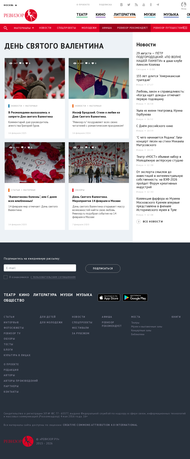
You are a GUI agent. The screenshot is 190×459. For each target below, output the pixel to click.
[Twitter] (128, 4)
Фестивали (80, 327)
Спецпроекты (66, 27)
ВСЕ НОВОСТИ (153, 221)
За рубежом (80, 333)
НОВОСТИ (16, 106)
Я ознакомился (19, 277)
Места (135, 316)
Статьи (9, 316)
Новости (45, 27)
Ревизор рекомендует (132, 27)
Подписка (105, 4)
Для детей (48, 316)
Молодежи (89, 27)
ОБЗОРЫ (80, 190)
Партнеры (11, 386)
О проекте (83, 4)
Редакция (11, 370)
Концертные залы (141, 330)
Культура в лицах (17, 355)
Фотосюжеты (14, 327)
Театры (135, 322)
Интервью (11, 322)
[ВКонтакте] (121, 4)
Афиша (107, 27)
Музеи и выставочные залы (146, 326)
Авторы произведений (21, 380)
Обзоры (9, 338)
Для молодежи (51, 322)
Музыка (171, 14)
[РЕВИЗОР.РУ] (20, 15)
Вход (183, 8)
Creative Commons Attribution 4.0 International (100, 425)
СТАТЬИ (15, 190)
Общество (14, 300)
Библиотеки (137, 334)
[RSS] (136, 4)
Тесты (8, 344)
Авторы (9, 375)
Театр (82, 14)
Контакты (11, 391)
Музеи (150, 14)
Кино (101, 14)
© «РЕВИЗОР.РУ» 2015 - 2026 (47, 441)
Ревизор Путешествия (168, 27)
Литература (125, 14)
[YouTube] (143, 4)
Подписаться (103, 268)
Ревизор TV (12, 333)
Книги (176, 316)
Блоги (8, 349)
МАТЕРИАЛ (31, 106)
